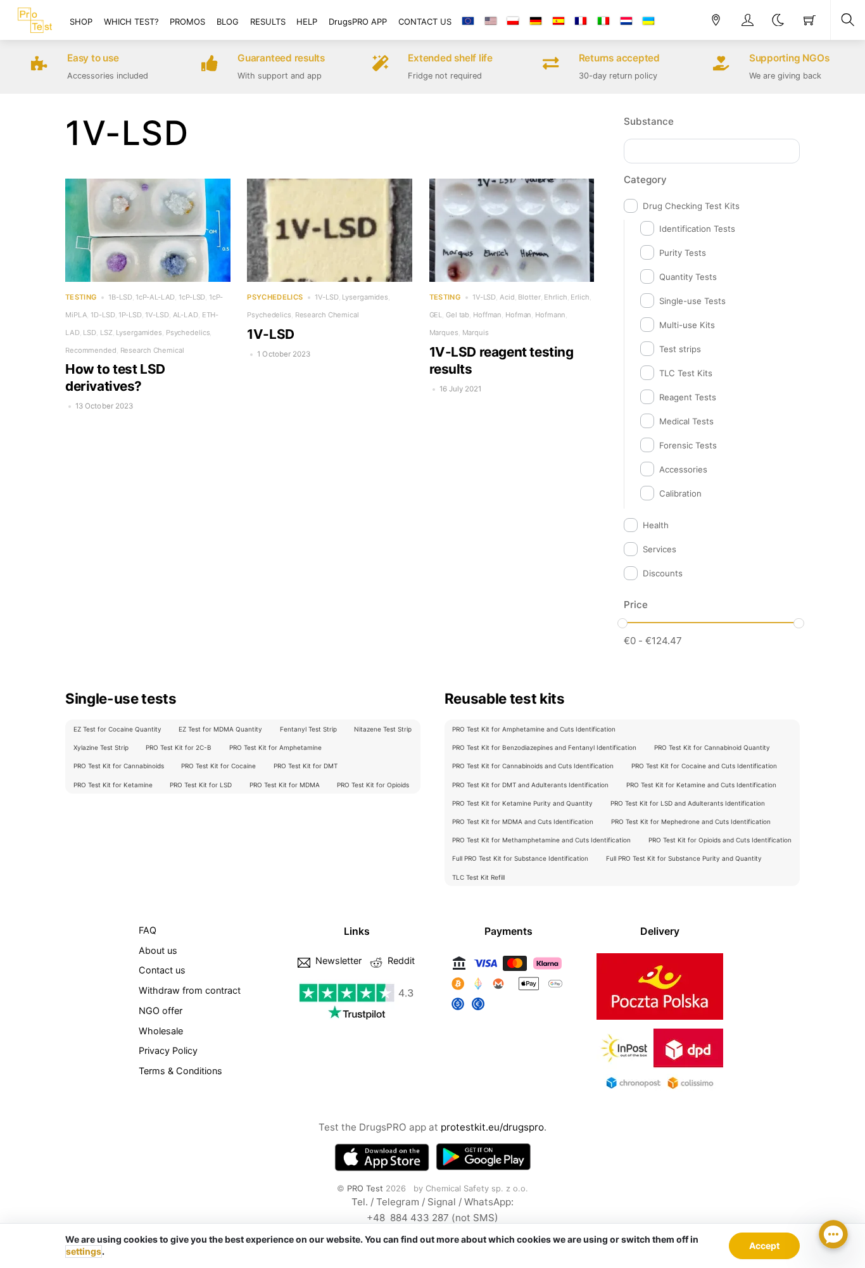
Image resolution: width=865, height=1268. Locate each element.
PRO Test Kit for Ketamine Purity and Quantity (522, 803)
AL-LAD (185, 314)
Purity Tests (682, 253)
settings (83, 1251)
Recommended (91, 350)
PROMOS (187, 21)
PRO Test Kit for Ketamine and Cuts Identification (701, 785)
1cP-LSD (192, 297)
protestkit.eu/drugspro (492, 1127)
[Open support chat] (833, 1236)
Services (659, 549)
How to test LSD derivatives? (115, 377)
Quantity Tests (688, 277)
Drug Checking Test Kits (691, 206)
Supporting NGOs (789, 58)
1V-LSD (156, 314)
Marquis (475, 332)
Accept (764, 1245)
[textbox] (631, 149)
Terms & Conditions (180, 1070)
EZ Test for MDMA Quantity (220, 729)
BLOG (228, 21)
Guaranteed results (281, 58)
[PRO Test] (35, 18)
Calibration (680, 493)
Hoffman (487, 314)
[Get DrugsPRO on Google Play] (483, 1157)
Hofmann (550, 314)
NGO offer (160, 1010)
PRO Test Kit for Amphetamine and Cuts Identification (534, 729)
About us (158, 950)
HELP (306, 21)
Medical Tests (686, 421)
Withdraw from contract (190, 990)
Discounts (663, 573)
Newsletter (337, 960)
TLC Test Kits (685, 373)
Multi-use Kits (687, 325)
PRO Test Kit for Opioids (373, 785)
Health (656, 525)
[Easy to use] (39, 65)
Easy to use (92, 58)
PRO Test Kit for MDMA (284, 785)
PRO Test (365, 1188)
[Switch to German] (536, 21)
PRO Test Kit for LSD (201, 785)
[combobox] (712, 151)
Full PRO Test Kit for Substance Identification (520, 858)
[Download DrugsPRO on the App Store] (381, 1157)
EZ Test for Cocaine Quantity (117, 729)
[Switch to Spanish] (558, 21)
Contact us (162, 970)
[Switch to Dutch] (626, 21)
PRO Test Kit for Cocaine (218, 766)
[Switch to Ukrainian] (648, 21)
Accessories (683, 469)
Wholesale (161, 1030)
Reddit (400, 960)
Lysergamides (139, 332)
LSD (89, 332)
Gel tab (457, 314)
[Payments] (508, 1010)
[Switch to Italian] (603, 21)
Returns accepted (619, 58)
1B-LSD (120, 297)
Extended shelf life (450, 58)
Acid (507, 297)
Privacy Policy (168, 1050)
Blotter (529, 297)
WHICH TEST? (131, 21)
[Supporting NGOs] (721, 65)
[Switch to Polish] (513, 21)
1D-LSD (103, 314)
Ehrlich (555, 297)
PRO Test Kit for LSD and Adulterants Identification (687, 803)
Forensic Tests (688, 445)
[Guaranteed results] (209, 65)
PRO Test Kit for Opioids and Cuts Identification (720, 840)
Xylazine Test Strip (101, 747)
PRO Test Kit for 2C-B (179, 747)
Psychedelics (188, 332)
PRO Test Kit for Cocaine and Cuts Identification (704, 766)
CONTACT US (424, 21)
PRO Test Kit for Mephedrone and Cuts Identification (691, 821)
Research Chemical (152, 350)
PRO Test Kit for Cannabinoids (118, 766)
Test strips (680, 349)
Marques (443, 332)
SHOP (81, 21)
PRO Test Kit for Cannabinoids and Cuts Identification (533, 766)
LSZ (106, 332)
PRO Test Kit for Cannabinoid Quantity (712, 747)
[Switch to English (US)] (491, 21)
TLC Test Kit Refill (478, 877)
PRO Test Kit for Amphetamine (275, 747)
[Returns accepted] (551, 65)
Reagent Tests (687, 397)
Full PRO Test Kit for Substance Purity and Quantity (684, 858)
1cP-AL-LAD (155, 297)
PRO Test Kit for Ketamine (113, 785)
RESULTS (268, 21)
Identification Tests (697, 229)
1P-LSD (129, 314)
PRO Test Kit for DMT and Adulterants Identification (530, 785)
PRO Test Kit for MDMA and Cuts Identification (522, 821)
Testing (80, 297)
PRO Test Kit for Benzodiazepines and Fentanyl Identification (544, 747)
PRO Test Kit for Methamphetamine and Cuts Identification (541, 840)
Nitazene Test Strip (383, 729)
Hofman (518, 314)
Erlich (580, 297)
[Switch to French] (581, 21)
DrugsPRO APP (358, 21)
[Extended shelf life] (380, 65)
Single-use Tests (692, 301)
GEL (436, 314)
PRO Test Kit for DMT (306, 766)
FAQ (147, 930)
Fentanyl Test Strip (308, 729)
